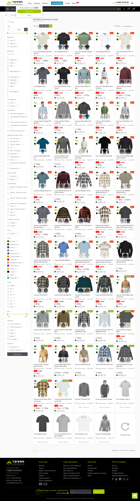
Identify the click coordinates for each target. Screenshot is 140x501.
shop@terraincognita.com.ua (15, 483)
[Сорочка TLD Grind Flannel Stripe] (84, 215)
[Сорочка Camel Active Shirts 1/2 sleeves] (43, 388)
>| (52, 451)
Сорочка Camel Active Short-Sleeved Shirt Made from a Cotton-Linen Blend (84, 262)
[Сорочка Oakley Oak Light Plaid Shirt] (125, 354)
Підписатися (99, 492)
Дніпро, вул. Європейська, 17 (72, 478)
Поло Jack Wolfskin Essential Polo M (42, 52)
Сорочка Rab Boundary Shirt (104, 364)
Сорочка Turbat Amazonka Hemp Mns (83, 157)
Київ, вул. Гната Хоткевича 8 (72, 466)
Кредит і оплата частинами (47, 470)
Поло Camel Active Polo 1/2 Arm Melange (62, 435)
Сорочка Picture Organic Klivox (123, 331)
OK (26, 29)
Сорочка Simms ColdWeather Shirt (80, 331)
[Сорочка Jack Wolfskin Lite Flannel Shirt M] (125, 249)
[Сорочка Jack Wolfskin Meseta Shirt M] (125, 180)
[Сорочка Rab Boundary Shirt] (105, 354)
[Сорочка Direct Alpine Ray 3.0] (84, 110)
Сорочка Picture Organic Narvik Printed (41, 365)
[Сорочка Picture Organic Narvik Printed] (43, 354)
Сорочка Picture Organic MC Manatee (42, 122)
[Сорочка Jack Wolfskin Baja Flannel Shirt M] (125, 145)
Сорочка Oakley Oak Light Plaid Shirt (124, 365)
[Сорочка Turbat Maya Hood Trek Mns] (105, 76)
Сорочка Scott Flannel (40, 295)
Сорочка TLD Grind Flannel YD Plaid (62, 226)
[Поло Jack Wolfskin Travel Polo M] (63, 76)
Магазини (37, 3)
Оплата (41, 468)
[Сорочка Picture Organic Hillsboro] (125, 76)
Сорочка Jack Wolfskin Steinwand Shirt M (103, 191)
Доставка (41, 466)
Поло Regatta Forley (40, 434)
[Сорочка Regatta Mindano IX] (43, 180)
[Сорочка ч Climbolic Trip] (84, 388)
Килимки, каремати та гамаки (97, 473)
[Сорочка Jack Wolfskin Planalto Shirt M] (43, 215)
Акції (57, 3)
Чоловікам (13, 15)
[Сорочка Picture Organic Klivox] (125, 319)
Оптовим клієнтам (117, 473)
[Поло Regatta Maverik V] (105, 41)
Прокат (74, 3)
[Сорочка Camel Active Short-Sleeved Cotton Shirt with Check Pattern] (105, 249)
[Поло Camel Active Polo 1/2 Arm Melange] (63, 423)
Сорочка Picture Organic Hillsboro (123, 87)
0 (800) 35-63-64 (122, 2)
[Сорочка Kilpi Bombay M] (84, 354)
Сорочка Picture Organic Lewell (82, 296)
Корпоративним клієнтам (120, 475)
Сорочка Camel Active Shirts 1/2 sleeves (42, 400)
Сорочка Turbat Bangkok (103, 434)
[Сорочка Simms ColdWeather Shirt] (84, 319)
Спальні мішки (92, 468)
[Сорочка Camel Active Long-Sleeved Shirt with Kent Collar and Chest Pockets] (43, 249)
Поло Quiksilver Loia (81, 434)
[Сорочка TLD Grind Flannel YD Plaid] (63, 215)
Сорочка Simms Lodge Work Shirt (63, 331)
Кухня (89, 475)
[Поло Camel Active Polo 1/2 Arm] (125, 41)
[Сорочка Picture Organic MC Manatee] (43, 110)
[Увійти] (124, 9)
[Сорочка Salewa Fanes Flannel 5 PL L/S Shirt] (63, 145)
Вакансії (114, 470)
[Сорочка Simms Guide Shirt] (43, 319)
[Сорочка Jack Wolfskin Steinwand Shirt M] (105, 180)
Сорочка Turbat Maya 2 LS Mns (124, 122)
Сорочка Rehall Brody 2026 (104, 295)
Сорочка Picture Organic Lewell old (61, 122)
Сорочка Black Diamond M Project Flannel (62, 191)
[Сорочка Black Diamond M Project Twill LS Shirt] (63, 354)
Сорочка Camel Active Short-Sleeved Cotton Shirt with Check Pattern (104, 262)
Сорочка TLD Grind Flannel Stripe (83, 226)
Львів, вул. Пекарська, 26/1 (71, 473)
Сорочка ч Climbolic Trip (82, 399)
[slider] (7, 33)
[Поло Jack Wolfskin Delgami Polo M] (84, 41)
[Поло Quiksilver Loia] (84, 423)
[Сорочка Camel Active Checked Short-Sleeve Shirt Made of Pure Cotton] (105, 215)
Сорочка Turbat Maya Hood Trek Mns (104, 87)
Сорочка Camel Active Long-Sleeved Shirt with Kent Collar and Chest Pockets (42, 262)
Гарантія (41, 475)
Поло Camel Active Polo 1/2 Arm (124, 52)
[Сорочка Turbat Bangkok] (105, 423)
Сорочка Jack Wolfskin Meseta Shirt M (123, 191)
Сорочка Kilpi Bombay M (82, 364)
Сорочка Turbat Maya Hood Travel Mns (124, 296)
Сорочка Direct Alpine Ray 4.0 (42, 157)
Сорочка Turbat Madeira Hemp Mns (103, 122)
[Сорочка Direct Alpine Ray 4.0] (43, 145)
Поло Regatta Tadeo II (123, 399)
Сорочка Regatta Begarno (62, 260)
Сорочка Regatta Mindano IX (42, 191)
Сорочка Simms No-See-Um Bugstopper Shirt (104, 331)
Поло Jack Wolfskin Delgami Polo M (83, 52)
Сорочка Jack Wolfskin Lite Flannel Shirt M (124, 261)
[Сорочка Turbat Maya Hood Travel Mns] (125, 284)
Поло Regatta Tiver (40, 86)
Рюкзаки (90, 470)
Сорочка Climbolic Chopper (104, 399)
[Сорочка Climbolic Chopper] (105, 388)
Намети (90, 466)
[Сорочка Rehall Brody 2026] (105, 284)
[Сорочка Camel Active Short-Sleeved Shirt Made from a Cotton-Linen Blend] (84, 249)
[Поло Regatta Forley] (43, 423)
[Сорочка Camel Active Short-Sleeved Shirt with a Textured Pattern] (125, 215)
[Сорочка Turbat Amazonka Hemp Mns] (84, 145)
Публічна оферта (44, 478)
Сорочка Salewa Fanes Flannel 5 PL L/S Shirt (61, 157)
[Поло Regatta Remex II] (63, 41)
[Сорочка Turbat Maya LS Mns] (84, 76)
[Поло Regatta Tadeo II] (125, 388)
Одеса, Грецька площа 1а (71, 475)
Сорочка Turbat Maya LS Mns (82, 87)
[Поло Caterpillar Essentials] (105, 145)
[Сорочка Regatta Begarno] (63, 249)
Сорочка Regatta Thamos (83, 191)
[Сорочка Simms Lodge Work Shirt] (63, 319)
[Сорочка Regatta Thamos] (84, 180)
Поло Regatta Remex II (61, 52)
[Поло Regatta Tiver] (43, 76)
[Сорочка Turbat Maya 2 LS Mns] (125, 110)
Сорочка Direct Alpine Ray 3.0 (83, 122)
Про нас (114, 466)
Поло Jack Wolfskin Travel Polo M (62, 87)
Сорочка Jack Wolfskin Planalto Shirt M (41, 226)
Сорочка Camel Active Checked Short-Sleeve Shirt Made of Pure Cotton (104, 227)
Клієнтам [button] (45, 3)
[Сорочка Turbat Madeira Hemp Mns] (105, 110)
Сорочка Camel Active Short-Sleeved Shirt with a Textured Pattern (125, 227)
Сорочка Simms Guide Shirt (42, 330)
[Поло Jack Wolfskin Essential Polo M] (43, 41)
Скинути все (17, 354)
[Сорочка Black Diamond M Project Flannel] (63, 180)
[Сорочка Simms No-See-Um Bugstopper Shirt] (105, 319)
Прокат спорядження (45, 480)
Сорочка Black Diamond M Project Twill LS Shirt (62, 365)
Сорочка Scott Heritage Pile (62, 295)
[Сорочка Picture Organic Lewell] (84, 284)
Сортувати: (117, 26)
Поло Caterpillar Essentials (104, 156)
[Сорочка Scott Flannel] (43, 284)
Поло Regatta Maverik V (103, 52)
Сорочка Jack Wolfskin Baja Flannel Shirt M (124, 157)
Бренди (67, 3)
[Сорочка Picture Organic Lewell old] (63, 110)
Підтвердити (29, 11)
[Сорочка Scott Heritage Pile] (63, 284)
